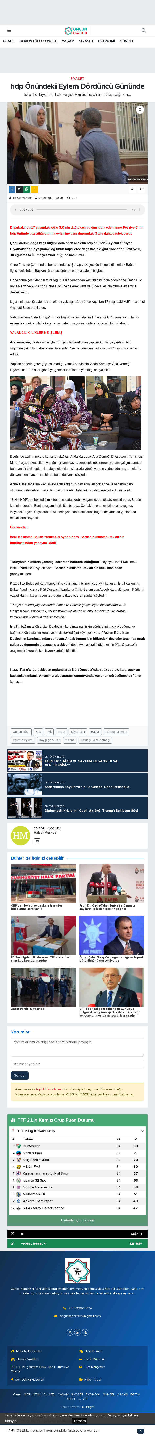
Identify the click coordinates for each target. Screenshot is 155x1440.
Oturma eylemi (23, 740)
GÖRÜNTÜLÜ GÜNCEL (38, 41)
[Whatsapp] (77, 1332)
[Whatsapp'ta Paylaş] (26, 189)
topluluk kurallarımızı (50, 1089)
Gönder (20, 1075)
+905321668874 (80, 1308)
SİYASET (86, 41)
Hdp (38, 731)
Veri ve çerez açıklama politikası (44, 1421)
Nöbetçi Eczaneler (29, 1351)
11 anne (70, 740)
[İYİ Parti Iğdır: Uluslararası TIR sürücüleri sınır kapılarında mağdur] (43, 935)
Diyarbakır (78, 731)
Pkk (49, 731)
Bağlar (95, 731)
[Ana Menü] (9, 30)
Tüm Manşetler (94, 1367)
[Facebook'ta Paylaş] (12, 189)
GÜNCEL (127, 41)
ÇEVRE (83, 1398)
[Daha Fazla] (34, 189)
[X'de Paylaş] (19, 189)
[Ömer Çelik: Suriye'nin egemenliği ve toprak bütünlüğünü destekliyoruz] (111, 935)
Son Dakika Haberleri (29, 1379)
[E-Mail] (37, 841)
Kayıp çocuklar (49, 740)
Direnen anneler (116, 731)
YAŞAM (68, 41)
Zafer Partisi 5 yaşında (27, 1009)
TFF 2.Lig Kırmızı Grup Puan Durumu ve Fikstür (40, 1369)
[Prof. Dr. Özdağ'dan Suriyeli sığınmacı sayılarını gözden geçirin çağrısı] (111, 883)
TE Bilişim (88, 1407)
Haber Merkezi (22, 198)
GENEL (9, 41)
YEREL (71, 1398)
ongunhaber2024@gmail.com (80, 1316)
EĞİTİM (135, 1394)
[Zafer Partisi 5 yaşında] (43, 987)
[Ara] (144, 30)
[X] (70, 1332)
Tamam (79, 1421)
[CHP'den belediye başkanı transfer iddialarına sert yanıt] (43, 883)
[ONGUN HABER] (76, 30)
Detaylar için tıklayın (77, 1220)
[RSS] (85, 1332)
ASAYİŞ (122, 1394)
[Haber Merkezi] (20, 835)
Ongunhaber (21, 731)
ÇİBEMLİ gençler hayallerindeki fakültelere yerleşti (58, 1430)
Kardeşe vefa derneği (95, 740)
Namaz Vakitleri (27, 1359)
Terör (61, 731)
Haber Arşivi (92, 1379)
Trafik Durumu (94, 1359)
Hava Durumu (94, 1351)
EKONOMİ (106, 41)
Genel (17, 1394)
